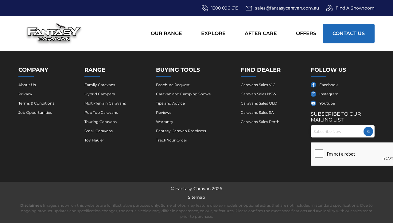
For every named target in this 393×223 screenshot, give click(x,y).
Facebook (328, 84)
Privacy (25, 94)
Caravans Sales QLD (259, 103)
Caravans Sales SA (257, 112)
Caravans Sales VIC (258, 84)
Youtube (327, 103)
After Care (261, 33)
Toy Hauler (94, 140)
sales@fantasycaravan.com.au (287, 8)
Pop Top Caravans (101, 112)
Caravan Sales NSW (258, 94)
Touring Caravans (100, 121)
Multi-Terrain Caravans (105, 103)
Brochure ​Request (173, 84)
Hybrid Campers (99, 94)
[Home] (54, 33)
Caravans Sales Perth (260, 121)
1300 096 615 (224, 8)
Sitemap (196, 197)
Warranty (164, 121)
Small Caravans (98, 131)
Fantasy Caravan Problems (181, 131)
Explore (213, 33)
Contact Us (349, 33)
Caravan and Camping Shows (183, 94)
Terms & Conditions (36, 103)
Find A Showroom (355, 8)
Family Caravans (99, 84)
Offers (306, 33)
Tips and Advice (170, 103)
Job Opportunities (35, 112)
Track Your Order (171, 140)
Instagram (329, 94)
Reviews (163, 112)
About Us (27, 84)
